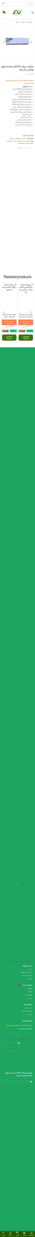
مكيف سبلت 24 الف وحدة (14, 141)
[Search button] (3, 3)
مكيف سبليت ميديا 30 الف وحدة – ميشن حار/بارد (25, 316)
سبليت (17, 22)
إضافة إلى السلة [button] (26, 337)
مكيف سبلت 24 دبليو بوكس (25, 143)
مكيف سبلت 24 (25, 141)
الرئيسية (29, 22)
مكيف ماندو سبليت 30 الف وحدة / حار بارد (9, 316)
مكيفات (23, 22)
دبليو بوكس (17, 138)
